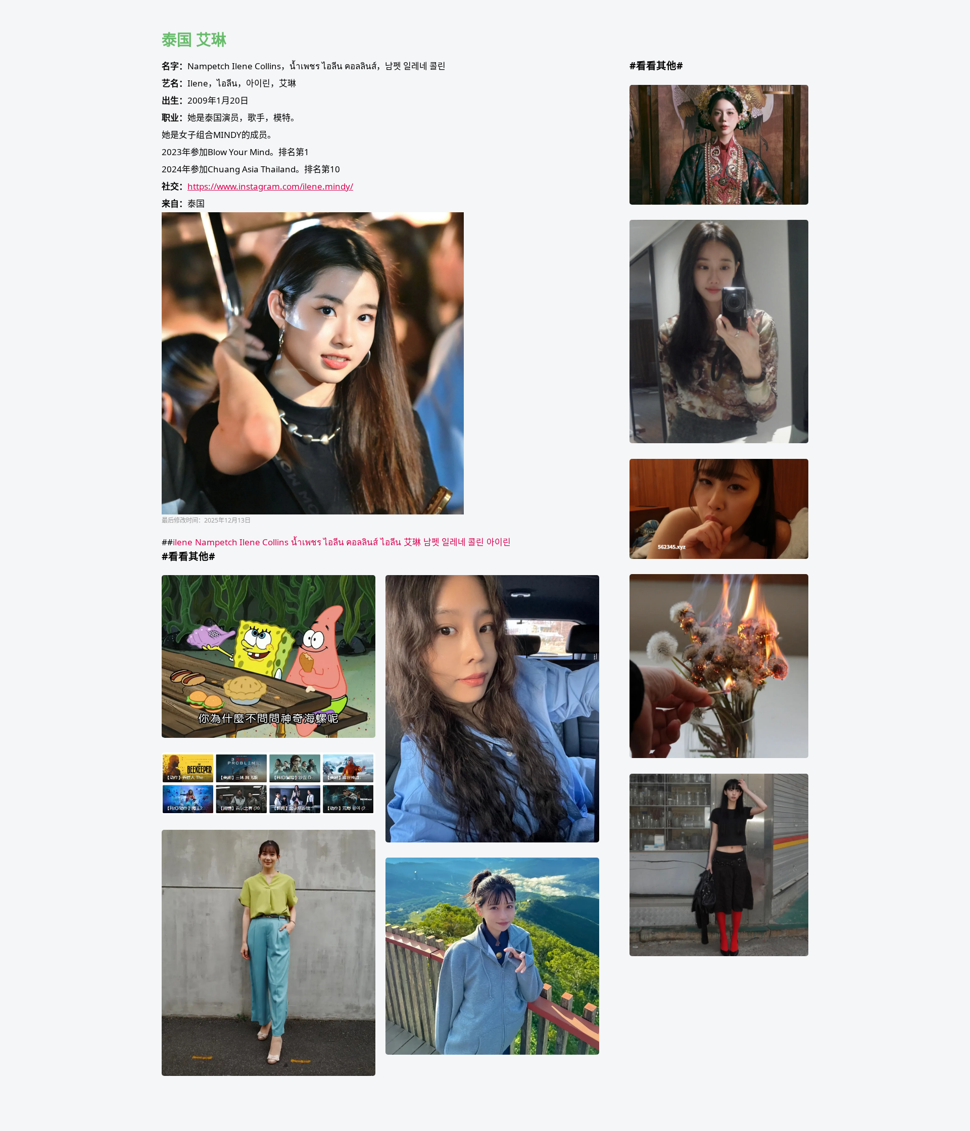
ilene (182, 542)
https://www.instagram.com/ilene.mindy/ (270, 186)
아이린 (499, 542)
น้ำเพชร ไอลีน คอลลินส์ (334, 542)
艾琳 (412, 542)
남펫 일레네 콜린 (453, 542)
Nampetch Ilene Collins (241, 542)
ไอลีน (390, 542)
